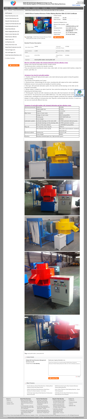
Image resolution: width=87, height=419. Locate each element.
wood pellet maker (31, 353)
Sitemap (71, 403)
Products (13, 8)
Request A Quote (80, 3)
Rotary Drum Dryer (10, 44)
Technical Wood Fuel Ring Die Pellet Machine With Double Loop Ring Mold (59, 402)
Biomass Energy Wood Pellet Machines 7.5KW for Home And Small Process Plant (27, 402)
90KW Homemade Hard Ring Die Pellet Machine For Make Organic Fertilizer (59, 406)
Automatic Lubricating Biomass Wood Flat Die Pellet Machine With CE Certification (42, 402)
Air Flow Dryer (8, 42)
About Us (19, 8)
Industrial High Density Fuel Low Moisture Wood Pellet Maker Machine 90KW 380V (27, 412)
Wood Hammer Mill (9, 36)
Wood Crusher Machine (11, 34)
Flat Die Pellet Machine (10, 18)
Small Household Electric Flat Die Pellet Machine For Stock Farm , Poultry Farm (43, 411)
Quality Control (35, 8)
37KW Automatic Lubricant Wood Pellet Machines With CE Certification (27, 407)
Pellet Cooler (8, 39)
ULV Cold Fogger (9, 52)
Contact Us (44, 8)
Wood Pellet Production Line (12, 47)
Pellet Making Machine (10, 26)
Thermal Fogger (9, 49)
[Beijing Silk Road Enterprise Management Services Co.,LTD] (84, 5)
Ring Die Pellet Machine (11, 21)
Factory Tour (27, 8)
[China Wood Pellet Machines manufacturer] (13, 3)
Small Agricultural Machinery (12, 55)
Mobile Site (72, 405)
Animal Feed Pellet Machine (12, 23)
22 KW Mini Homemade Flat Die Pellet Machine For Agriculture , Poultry (43, 407)
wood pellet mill (40, 353)
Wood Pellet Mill (9, 29)
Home (6, 8)
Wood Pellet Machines (18, 10)
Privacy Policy (6, 415)
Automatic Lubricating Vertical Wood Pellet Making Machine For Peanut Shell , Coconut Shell (58, 411)
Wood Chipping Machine (11, 31)
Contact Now (59, 37)
